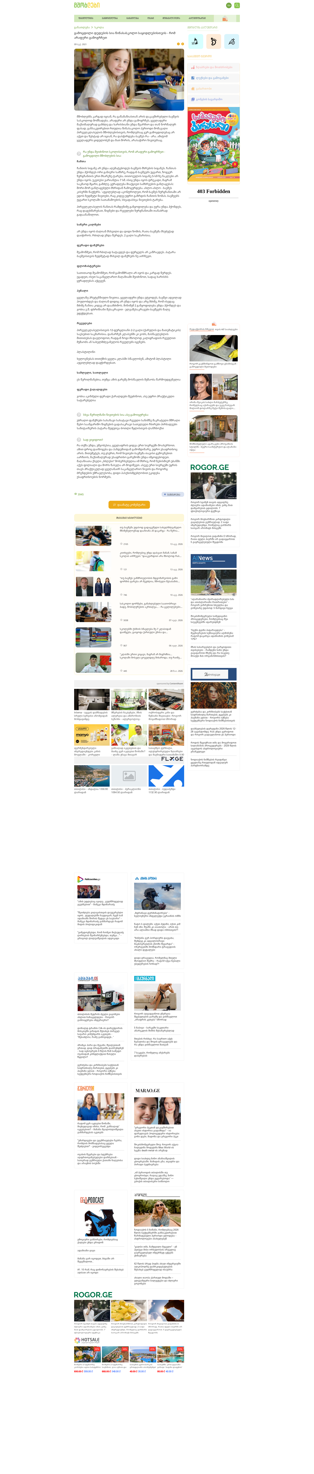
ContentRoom (170, 683)
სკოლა (99, 27)
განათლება (82, 27)
